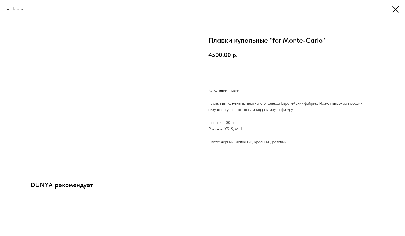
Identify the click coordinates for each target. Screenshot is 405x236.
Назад (17, 9)
